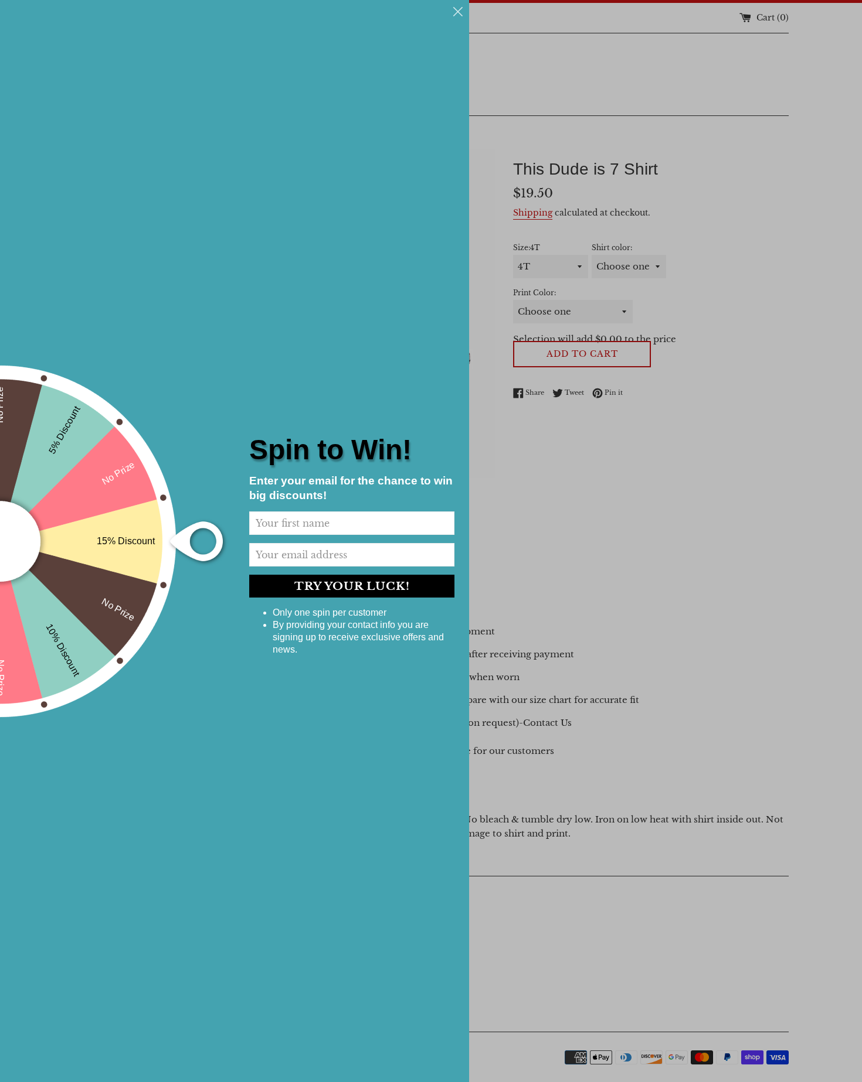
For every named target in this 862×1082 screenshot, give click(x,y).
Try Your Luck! (352, 586)
